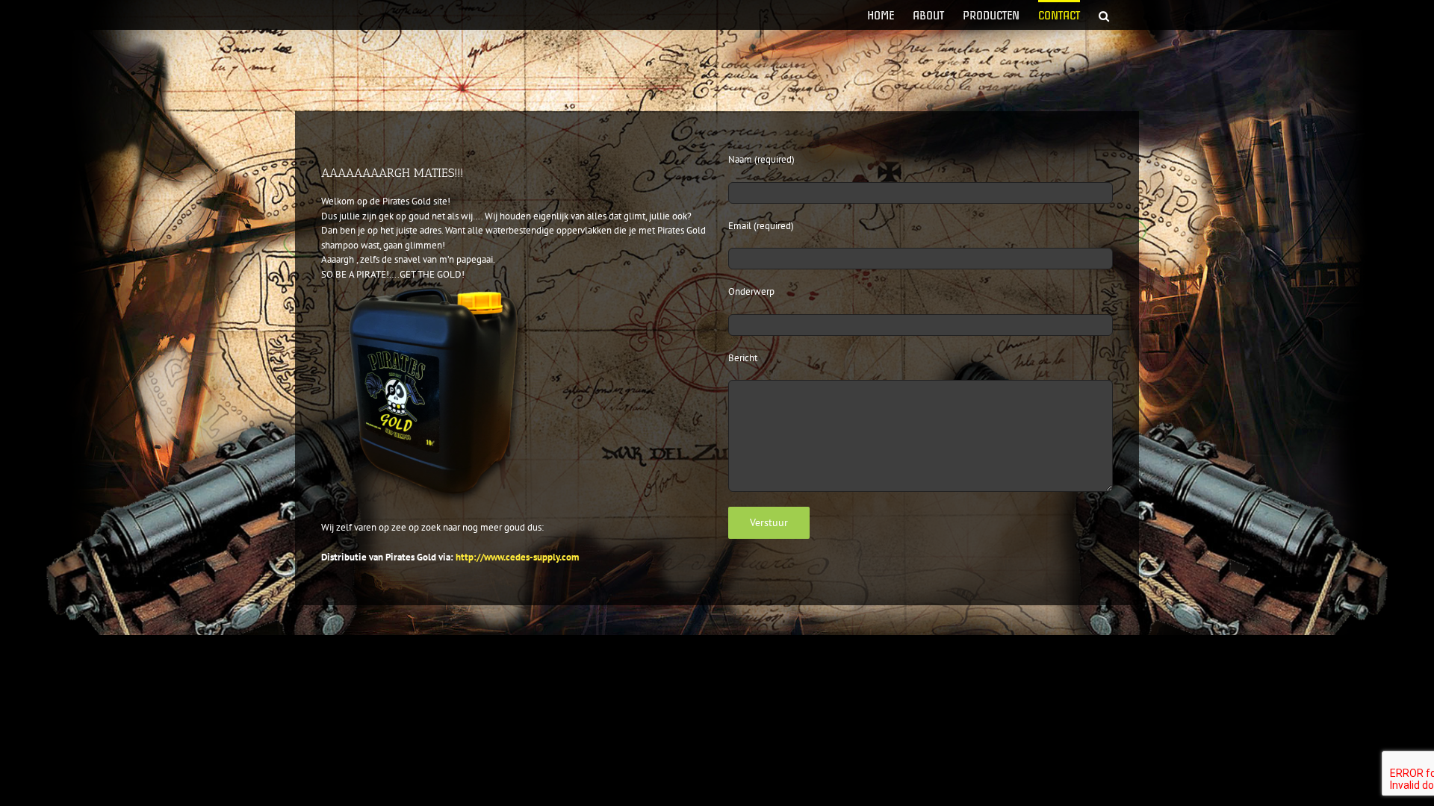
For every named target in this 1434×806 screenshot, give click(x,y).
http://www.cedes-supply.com (517, 557)
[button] (1104, 15)
